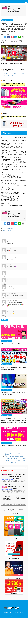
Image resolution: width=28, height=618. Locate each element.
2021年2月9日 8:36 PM (11, 279)
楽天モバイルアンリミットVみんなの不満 (10, 343)
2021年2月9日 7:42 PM (11, 272)
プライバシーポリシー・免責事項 (14, 604)
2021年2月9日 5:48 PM (11, 248)
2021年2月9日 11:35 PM (11, 286)
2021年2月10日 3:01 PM (12, 311)
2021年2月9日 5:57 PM (11, 255)
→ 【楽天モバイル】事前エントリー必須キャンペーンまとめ (13, 74)
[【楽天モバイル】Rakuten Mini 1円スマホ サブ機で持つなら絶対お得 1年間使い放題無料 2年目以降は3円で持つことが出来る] (15, 37)
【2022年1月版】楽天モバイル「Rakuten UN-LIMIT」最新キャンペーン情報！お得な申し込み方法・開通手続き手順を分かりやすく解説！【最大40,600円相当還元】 (14, 420)
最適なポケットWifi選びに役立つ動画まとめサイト (14, 612)
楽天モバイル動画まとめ (8, 228)
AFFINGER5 (14, 616)
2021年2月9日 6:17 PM (11, 264)
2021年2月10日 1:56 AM (11, 293)
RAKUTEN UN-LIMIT (7, 230)
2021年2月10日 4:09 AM (12, 300)
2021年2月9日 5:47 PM (11, 239)
